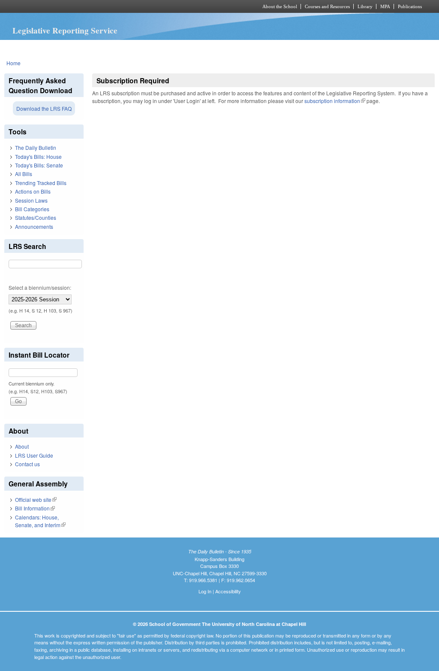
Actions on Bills (33, 191)
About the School (279, 6)
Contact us (27, 464)
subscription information (334, 100)
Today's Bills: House (38, 156)
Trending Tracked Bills (40, 182)
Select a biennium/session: (40, 287)
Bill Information (35, 508)
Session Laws (31, 200)
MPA (385, 6)
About (22, 446)
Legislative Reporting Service (64, 30)
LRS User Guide (34, 455)
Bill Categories (32, 209)
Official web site (36, 499)
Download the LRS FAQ (44, 108)
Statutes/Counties (35, 217)
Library (365, 6)
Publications (410, 6)
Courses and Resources (327, 6)
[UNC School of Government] (106, 6)
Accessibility (228, 591)
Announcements (34, 226)
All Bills (23, 173)
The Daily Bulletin (35, 147)
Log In (204, 591)
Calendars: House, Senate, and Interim (40, 520)
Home (13, 63)
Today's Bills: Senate (39, 165)
